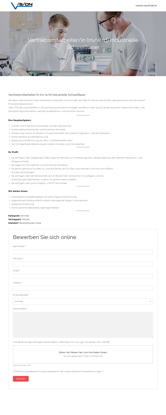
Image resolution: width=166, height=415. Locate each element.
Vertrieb (25, 216)
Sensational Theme (110, 401)
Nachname (19, 246)
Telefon (17, 283)
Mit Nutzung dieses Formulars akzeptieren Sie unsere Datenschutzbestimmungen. (59, 371)
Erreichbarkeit (21, 295)
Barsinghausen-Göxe (30, 223)
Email (16, 270)
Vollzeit (26, 219)
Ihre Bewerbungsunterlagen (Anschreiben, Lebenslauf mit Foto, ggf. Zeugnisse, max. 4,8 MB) (61, 342)
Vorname (18, 258)
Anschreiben (20, 308)
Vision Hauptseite (146, 5)
